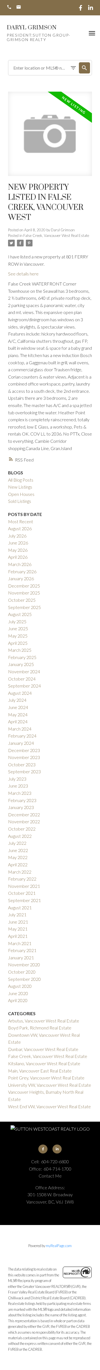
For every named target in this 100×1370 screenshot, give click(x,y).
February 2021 (22, 950)
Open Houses (21, 494)
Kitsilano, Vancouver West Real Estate (44, 1063)
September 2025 (24, 607)
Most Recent (20, 521)
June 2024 (18, 707)
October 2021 (22, 893)
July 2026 (17, 535)
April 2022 (18, 864)
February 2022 (22, 878)
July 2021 (17, 914)
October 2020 (22, 971)
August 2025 (20, 614)
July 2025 (17, 621)
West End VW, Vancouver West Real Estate (49, 1106)
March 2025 (19, 650)
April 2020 (18, 1000)
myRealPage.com (59, 1245)
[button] (9, 7)
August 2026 (20, 528)
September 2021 (24, 900)
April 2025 (18, 643)
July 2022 (17, 843)
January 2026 (21, 578)
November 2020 (24, 964)
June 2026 (18, 542)
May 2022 (18, 857)
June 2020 (18, 993)
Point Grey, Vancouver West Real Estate (46, 1077)
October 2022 (22, 828)
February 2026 (22, 571)
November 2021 (24, 886)
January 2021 (21, 957)
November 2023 (24, 757)
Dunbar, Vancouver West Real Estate (43, 1049)
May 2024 (18, 714)
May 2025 (18, 635)
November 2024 (24, 671)
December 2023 (24, 750)
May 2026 (18, 550)
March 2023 (19, 793)
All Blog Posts (20, 479)
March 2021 (19, 943)
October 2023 (22, 764)
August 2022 (20, 836)
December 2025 (24, 585)
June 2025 (18, 628)
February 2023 (22, 800)
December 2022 (24, 814)
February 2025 (22, 657)
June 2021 (18, 921)
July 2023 (17, 778)
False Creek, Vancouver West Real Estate (56, 235)
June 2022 (18, 850)
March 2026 (19, 564)
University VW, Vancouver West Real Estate (49, 1085)
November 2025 (24, 592)
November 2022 (24, 821)
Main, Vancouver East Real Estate (40, 1070)
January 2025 (21, 664)
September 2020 (24, 979)
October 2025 (22, 600)
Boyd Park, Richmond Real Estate (39, 1027)
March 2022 (19, 871)
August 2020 (20, 986)
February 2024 (22, 735)
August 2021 (20, 907)
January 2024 (21, 743)
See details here (23, 273)
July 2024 (17, 700)
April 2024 (18, 721)
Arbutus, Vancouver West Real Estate (43, 1020)
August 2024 (20, 693)
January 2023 (21, 807)
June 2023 (18, 785)
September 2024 (24, 685)
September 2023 (24, 771)
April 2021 (18, 936)
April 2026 (18, 557)
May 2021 (18, 928)
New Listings (20, 486)
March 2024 (19, 728)
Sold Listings (19, 501)
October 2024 (22, 678)
